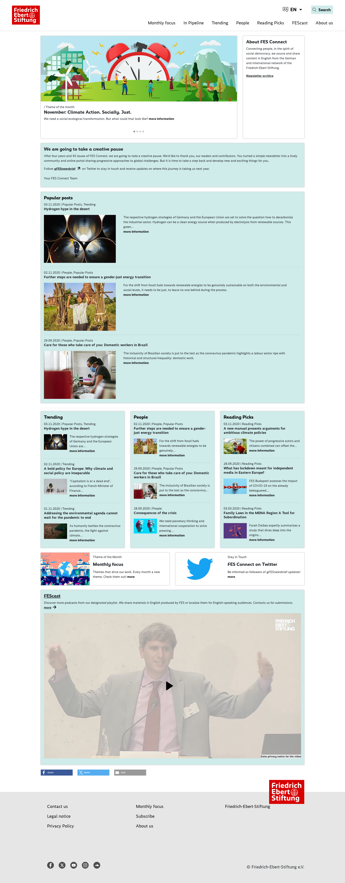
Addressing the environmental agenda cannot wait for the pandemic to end (81, 515)
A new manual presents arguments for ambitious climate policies (255, 430)
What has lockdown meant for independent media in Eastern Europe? (258, 470)
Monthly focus (161, 23)
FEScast (300, 23)
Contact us (57, 806)
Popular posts (58, 198)
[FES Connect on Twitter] (199, 569)
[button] (44, 69)
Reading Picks (270, 23)
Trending (220, 23)
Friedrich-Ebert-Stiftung (247, 806)
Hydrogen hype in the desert (67, 209)
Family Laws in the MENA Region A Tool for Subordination (259, 515)
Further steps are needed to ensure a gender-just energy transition (97, 277)
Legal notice (58, 816)
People (242, 23)
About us (324, 23)
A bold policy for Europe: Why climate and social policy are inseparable (78, 470)
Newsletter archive (259, 76)
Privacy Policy (60, 826)
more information (161, 119)
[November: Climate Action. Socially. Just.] (139, 68)
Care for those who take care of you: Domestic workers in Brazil (96, 345)
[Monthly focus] (65, 569)
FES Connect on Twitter (252, 564)
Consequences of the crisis (155, 513)
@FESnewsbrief (64, 169)
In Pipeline (193, 23)
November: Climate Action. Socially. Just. (87, 112)
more (131, 577)
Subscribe (145, 816)
